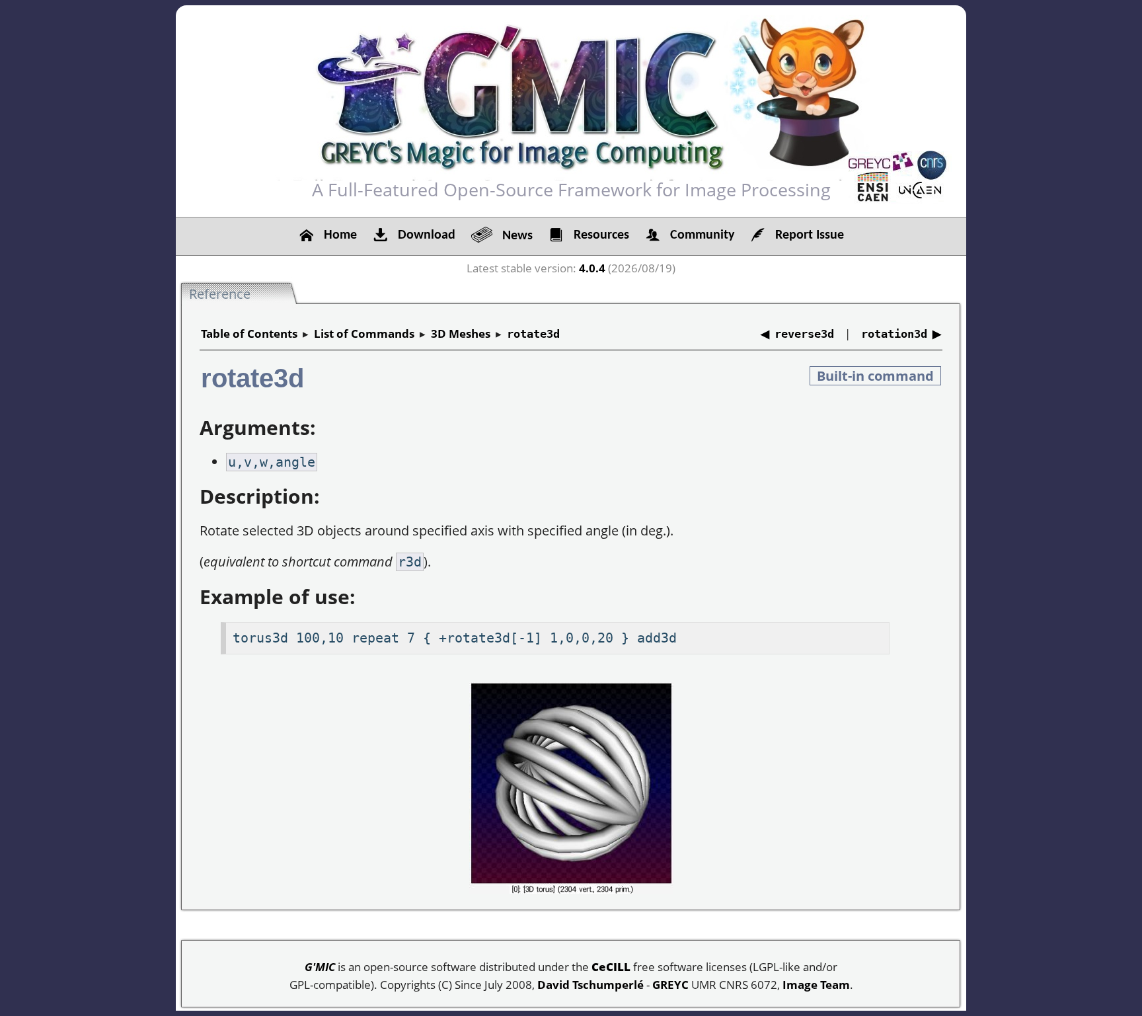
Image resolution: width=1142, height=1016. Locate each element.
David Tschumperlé (590, 984)
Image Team (816, 984)
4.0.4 (592, 268)
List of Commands (364, 333)
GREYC (670, 984)
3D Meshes (460, 333)
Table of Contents (249, 333)
